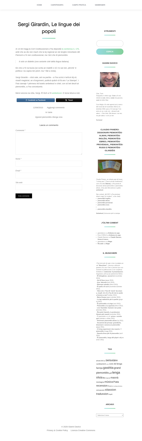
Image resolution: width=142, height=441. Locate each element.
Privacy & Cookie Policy (57, 430)
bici (104, 360)
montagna (100, 382)
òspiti (110, 394)
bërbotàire (112, 360)
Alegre (110, 241)
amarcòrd (99, 361)
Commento (20, 130)
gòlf (110, 373)
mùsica (109, 381)
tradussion (102, 393)
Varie (50, 112)
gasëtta (108, 367)
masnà (114, 377)
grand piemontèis (44, 117)
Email (18, 171)
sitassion (110, 389)
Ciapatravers (57, 5)
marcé (108, 378)
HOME (39, 5)
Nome (18, 159)
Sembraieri (100, 5)
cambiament (101, 364)
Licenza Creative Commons (83, 430)
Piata (116, 381)
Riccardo (100, 243)
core (107, 364)
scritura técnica (118, 386)
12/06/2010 (38, 107)
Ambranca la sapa (114, 233)
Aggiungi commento (56, 107)
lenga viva (57, 117)
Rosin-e (110, 386)
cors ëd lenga (115, 364)
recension (101, 385)
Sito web (19, 182)
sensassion (100, 390)
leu (103, 377)
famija (99, 368)
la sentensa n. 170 (70, 49)
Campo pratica (79, 5)
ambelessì (57, 93)
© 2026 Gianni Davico (71, 427)
